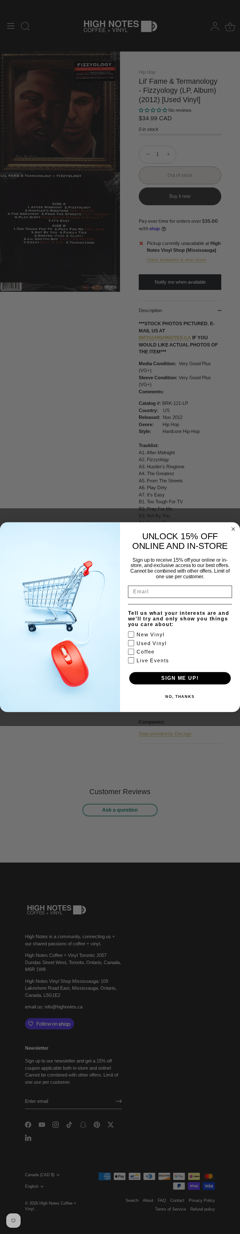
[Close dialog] (233, 529)
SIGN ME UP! (179, 677)
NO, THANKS (180, 696)
